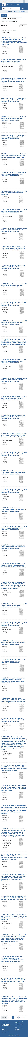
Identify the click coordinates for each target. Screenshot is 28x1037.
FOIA (3, 1029)
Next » (14, 30)
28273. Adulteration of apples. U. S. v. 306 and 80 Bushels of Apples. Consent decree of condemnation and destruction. (13, 565)
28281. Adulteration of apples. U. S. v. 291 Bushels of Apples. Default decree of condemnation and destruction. (13, 416)
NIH (12, 1035)
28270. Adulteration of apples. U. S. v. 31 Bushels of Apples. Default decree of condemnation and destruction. (14, 624)
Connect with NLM (5, 1022)
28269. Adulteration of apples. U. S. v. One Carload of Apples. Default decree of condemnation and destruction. (13, 642)
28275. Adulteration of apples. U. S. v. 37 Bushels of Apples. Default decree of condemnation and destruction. (14, 528)
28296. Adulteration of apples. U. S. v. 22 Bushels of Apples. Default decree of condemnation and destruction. (13, 137)
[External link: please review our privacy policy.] (3, 1025)
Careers (16, 1030)
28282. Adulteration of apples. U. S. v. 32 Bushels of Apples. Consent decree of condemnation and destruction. (14, 398)
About (10, 11)
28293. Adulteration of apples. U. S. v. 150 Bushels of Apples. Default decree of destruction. (14, 192)
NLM (9, 1035)
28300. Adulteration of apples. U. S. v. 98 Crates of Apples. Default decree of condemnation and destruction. (13, 61)
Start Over (4, 15)
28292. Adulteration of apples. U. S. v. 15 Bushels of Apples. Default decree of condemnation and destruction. (14, 211)
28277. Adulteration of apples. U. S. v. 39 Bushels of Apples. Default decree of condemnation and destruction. (14, 491)
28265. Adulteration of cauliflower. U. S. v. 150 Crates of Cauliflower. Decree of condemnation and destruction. (13, 719)
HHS (14, 1035)
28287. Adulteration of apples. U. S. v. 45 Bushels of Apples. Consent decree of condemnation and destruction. (14, 304)
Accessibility (17, 1029)
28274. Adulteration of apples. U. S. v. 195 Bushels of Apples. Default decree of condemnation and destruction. (13, 546)
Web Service (22, 11)
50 (8, 32)
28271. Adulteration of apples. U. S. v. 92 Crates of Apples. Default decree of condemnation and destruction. (14, 605)
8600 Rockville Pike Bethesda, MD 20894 (19, 1024)
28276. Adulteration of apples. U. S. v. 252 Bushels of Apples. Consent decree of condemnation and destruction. (13, 509)
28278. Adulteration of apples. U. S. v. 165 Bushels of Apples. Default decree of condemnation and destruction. (13, 472)
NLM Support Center (19, 1027)
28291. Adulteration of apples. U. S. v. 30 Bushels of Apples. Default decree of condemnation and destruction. (14, 229)
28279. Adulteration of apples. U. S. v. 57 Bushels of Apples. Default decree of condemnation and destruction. (14, 454)
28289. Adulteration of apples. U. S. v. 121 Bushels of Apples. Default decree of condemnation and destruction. (13, 266)
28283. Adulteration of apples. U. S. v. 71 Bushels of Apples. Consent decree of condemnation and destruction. (14, 379)
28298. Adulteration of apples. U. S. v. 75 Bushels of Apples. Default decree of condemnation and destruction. (13, 100)
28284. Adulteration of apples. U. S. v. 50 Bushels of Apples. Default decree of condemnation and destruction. (14, 361)
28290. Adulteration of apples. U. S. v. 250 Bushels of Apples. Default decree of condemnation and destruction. (13, 248)
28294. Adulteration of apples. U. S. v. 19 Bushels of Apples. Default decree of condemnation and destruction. (13, 174)
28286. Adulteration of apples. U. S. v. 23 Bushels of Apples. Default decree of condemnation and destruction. (14, 322)
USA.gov (18, 1035)
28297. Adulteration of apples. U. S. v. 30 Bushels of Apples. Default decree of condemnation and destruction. (13, 118)
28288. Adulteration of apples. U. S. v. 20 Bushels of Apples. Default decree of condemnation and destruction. (14, 285)
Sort (3, 32)
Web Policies (4, 1027)
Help (15, 11)
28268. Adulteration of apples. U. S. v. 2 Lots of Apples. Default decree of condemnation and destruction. (13, 661)
